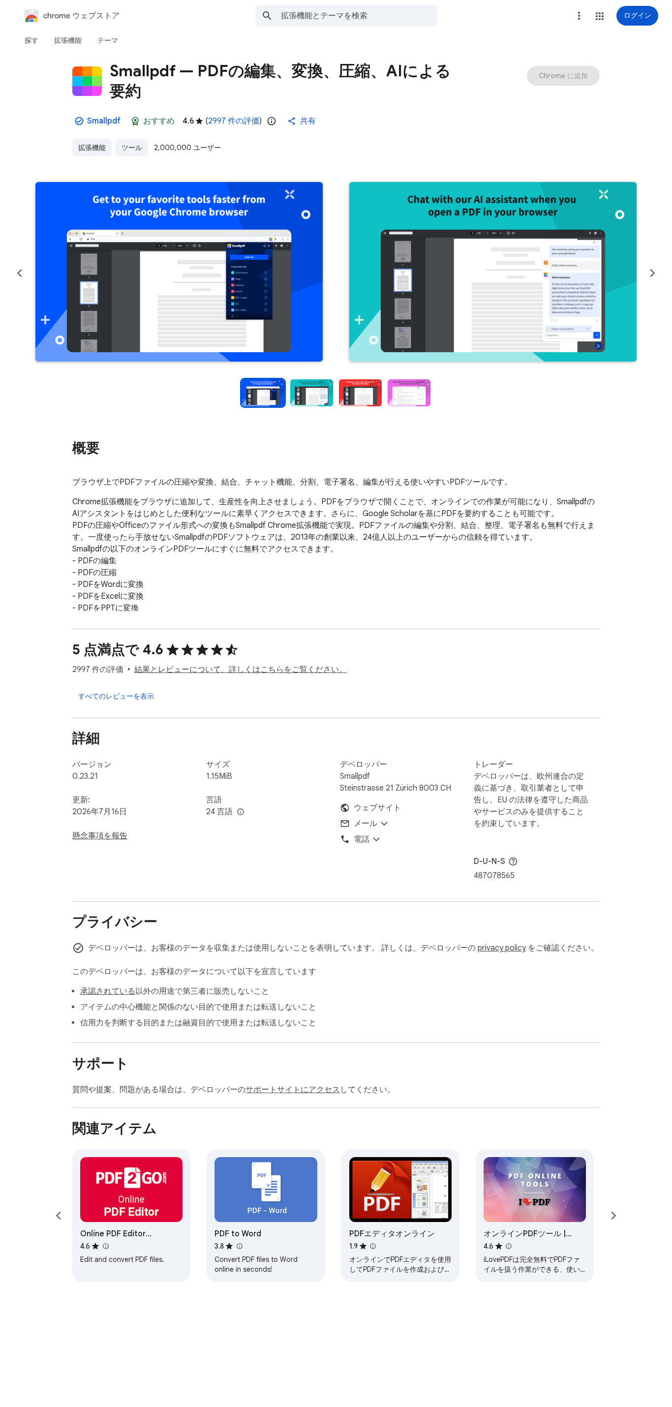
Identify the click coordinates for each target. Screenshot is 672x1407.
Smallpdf (104, 121)
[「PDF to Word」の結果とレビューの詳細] (239, 1246)
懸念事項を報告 (99, 836)
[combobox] (359, 16)
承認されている (107, 991)
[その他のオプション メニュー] (579, 16)
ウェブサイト (377, 808)
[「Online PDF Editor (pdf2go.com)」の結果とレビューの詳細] (105, 1246)
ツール (132, 147)
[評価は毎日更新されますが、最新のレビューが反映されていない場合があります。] (271, 121)
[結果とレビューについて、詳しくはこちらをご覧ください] (513, 861)
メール (365, 823)
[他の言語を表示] (240, 812)
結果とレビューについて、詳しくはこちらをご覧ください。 (240, 669)
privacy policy (502, 948)
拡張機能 (92, 147)
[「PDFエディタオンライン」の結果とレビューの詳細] (373, 1246)
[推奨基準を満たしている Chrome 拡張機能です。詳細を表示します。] (135, 121)
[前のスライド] (20, 273)
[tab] (31, 40)
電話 (361, 839)
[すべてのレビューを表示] (116, 696)
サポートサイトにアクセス (292, 1090)
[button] (600, 16)
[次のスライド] (652, 273)
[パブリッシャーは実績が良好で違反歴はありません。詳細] (79, 121)
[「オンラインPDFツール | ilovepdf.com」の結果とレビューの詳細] (508, 1246)
